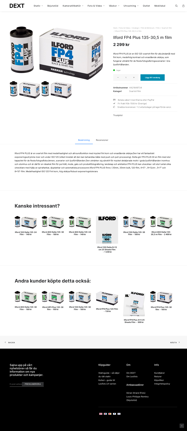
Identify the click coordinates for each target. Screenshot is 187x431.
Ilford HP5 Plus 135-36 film (52, 308)
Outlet (146, 5)
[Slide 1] (25, 90)
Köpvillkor (159, 380)
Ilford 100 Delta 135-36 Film (134, 233)
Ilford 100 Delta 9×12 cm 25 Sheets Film (107, 249)
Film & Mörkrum (147, 28)
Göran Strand (132, 393)
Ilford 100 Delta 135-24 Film (26, 233)
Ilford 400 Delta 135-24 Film (80, 233)
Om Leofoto (132, 376)
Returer (158, 376)
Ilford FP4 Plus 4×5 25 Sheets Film (134, 321)
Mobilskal (159, 5)
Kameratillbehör (72, 5)
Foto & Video (95, 5)
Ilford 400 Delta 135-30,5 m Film (161, 233)
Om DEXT (131, 373)
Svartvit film (167, 28)
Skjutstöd (52, 5)
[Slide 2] (56, 90)
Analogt (135, 28)
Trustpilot (118, 115)
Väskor (113, 5)
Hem (115, 28)
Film (158, 28)
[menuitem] (38, 5)
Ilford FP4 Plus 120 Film (107, 310)
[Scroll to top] (182, 425)
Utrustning (130, 5)
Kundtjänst (159, 373)
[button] (178, 5)
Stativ (37, 5)
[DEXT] (17, 6)
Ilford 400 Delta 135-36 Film (53, 233)
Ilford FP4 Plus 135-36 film (161, 308)
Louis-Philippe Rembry (137, 396)
